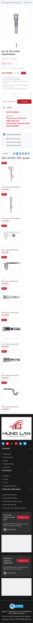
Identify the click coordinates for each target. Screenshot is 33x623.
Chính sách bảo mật (9, 505)
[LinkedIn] (20, 443)
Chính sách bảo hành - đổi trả (12, 501)
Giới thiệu (6, 476)
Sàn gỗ (5, 460)
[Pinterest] (16, 443)
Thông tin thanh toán (10, 486)
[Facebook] (2, 443)
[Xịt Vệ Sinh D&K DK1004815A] (16, 24)
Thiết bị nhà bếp (8, 464)
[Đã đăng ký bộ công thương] (16, 606)
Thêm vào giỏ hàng (8, 101)
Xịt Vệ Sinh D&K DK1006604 (10, 187)
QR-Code (7, 63)
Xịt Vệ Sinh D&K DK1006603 (10, 218)
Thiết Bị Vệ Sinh (16, 3)
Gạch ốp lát (7, 454)
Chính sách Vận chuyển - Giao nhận (14, 508)
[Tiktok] (11, 443)
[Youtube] (7, 443)
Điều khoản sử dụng (9, 495)
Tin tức (5, 482)
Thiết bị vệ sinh (8, 457)
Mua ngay (24, 101)
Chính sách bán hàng (10, 498)
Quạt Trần (6, 467)
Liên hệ (5, 479)
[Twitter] (24, 443)
